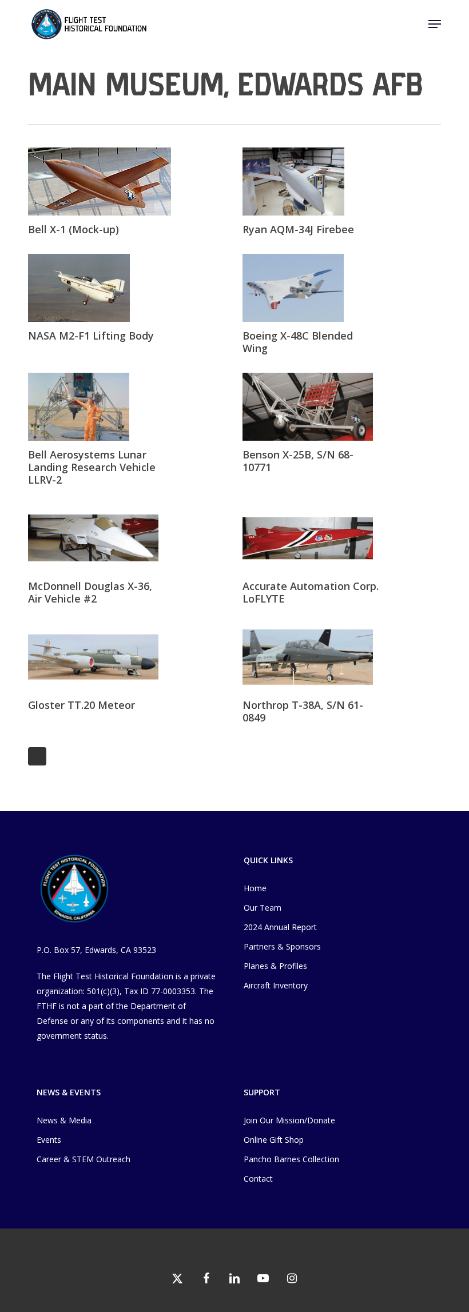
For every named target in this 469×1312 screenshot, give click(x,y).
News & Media (64, 1120)
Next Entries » (37, 756)
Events (49, 1139)
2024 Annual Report (280, 927)
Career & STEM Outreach (83, 1159)
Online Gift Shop (274, 1139)
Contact (258, 1178)
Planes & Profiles (275, 965)
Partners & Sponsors (282, 946)
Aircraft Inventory (276, 985)
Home (255, 888)
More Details (129, 173)
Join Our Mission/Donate (289, 1120)
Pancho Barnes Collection (291, 1159)
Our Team (262, 907)
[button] (434, 24)
